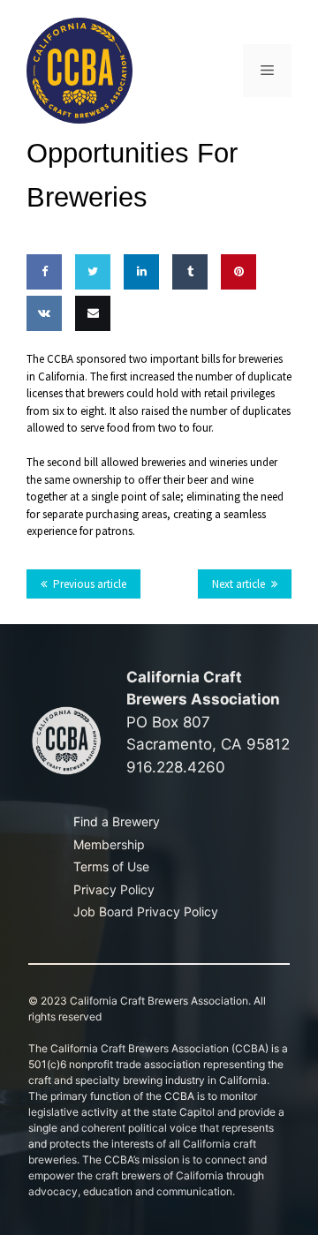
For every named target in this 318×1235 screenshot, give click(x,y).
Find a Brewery (116, 821)
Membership (109, 844)
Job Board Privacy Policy (145, 911)
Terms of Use (111, 866)
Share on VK (40, 364)
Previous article (89, 583)
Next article (238, 583)
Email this (88, 364)
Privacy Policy (114, 889)
